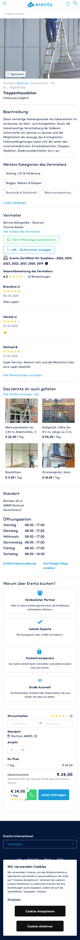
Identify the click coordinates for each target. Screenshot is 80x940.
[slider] (18, 276)
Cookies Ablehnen (40, 926)
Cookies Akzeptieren (40, 911)
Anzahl (12, 742)
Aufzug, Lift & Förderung (23, 173)
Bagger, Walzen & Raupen (24, 183)
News (48, 859)
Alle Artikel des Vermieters (21, 231)
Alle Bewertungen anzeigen (22, 375)
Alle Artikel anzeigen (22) (21, 394)
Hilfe (60, 859)
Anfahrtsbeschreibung (19, 563)
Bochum (23, 83)
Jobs (19, 859)
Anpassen (14, 899)
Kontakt (33, 859)
